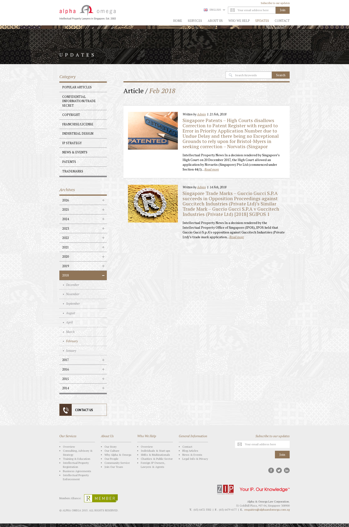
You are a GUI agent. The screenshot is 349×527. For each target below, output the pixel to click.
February (72, 341)
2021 (65, 247)
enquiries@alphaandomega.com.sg (267, 509)
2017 (65, 360)
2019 (65, 266)
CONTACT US (84, 410)
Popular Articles (77, 87)
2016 (65, 369)
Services (195, 21)
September (73, 303)
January (71, 350)
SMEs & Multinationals (155, 454)
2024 (65, 219)
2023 (65, 228)
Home (177, 21)
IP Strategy (72, 143)
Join (282, 454)
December (72, 285)
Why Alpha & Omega (117, 454)
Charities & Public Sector (157, 459)
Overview (69, 446)
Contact (282, 21)
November (72, 294)
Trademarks (72, 171)
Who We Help (239, 21)
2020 (65, 256)
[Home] (86, 12)
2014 (65, 388)
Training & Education (76, 459)
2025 (65, 209)
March (70, 332)
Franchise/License (77, 124)
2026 (65, 200)
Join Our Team (113, 467)
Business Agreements (77, 471)
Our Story (110, 446)
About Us (215, 21)
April (69, 322)
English (215, 9)
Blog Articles (190, 450)
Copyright (71, 115)
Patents (69, 162)
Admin (201, 114)
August (70, 313)
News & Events (74, 152)
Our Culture (111, 450)
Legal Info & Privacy (195, 459)
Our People (111, 459)
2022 (65, 238)
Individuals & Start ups (155, 450)
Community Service (117, 463)
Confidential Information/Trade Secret (79, 101)
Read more (211, 169)
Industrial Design (77, 133)
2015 (65, 379)
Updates (262, 21)
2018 (65, 275)
